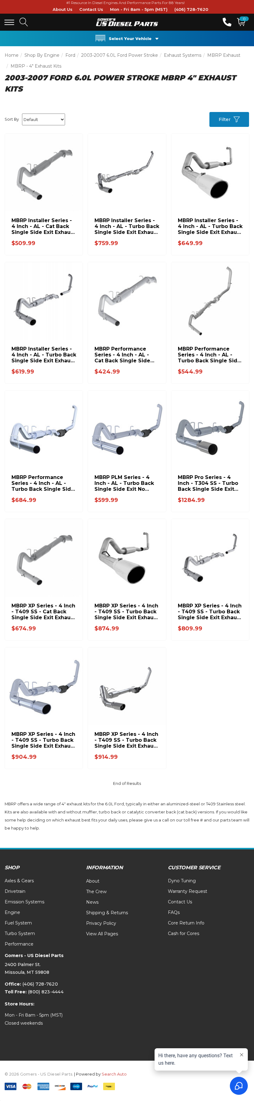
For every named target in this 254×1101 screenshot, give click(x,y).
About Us (62, 9)
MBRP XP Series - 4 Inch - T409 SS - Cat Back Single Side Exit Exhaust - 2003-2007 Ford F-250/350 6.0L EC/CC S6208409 (43, 611)
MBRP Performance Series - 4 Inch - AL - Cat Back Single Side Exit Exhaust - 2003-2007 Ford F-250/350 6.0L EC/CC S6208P (122, 355)
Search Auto (114, 1074)
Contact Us (91, 9)
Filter (224, 119)
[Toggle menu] (9, 22)
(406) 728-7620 (191, 9)
